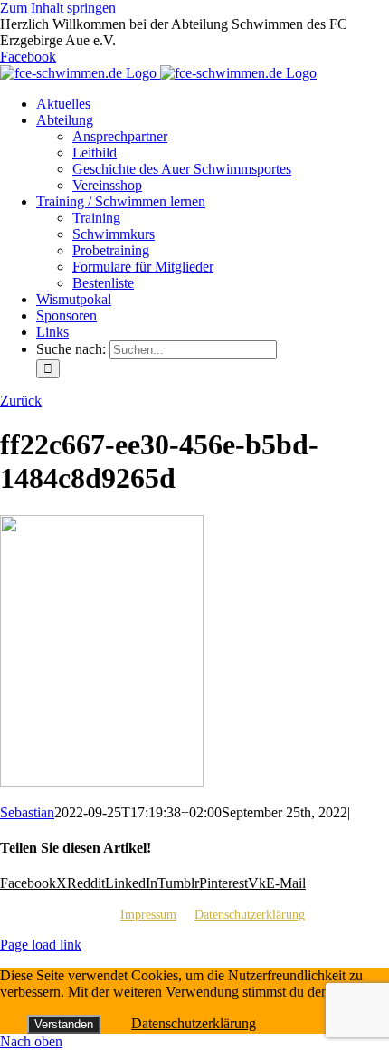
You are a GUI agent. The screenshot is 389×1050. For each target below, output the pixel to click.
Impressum (148, 914)
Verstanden (63, 1024)
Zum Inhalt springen (58, 7)
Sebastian (27, 812)
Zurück (21, 400)
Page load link (40, 944)
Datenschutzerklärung (249, 914)
